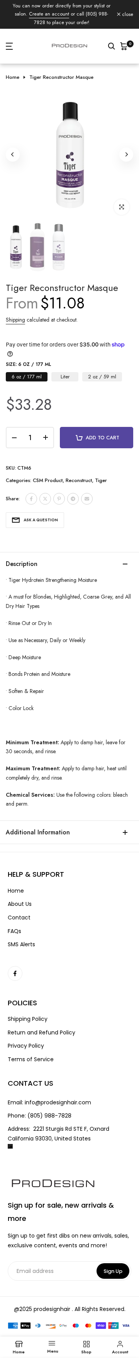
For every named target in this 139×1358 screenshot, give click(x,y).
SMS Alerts (21, 944)
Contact (19, 917)
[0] (124, 46)
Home (12, 77)
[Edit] (10, 1146)
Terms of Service (31, 1059)
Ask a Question (41, 520)
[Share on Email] (87, 499)
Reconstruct (79, 480)
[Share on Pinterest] (59, 499)
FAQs (14, 931)
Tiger (101, 480)
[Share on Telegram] (73, 499)
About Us (20, 904)
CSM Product (48, 480)
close (126, 14)
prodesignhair (52, 1309)
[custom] (15, 973)
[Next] (126, 155)
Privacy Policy (26, 1046)
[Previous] (13, 155)
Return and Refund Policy (41, 1032)
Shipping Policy (27, 1019)
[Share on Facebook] (31, 499)
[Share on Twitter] (45, 499)
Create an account (49, 13)
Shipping (15, 320)
